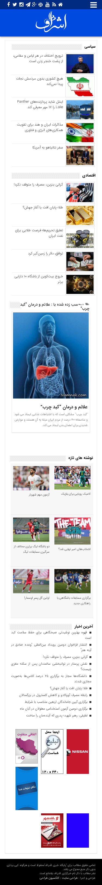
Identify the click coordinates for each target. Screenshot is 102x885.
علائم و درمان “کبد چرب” (64, 407)
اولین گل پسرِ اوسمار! (37, 598)
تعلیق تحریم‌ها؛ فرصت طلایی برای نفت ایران (39, 233)
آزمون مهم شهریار (39, 494)
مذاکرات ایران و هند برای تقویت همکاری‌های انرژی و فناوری (40, 127)
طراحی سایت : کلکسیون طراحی (59, 878)
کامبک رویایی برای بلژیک (76, 494)
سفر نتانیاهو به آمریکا (47, 147)
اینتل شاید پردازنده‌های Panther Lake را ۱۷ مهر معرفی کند (40, 104)
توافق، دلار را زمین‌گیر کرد (45, 253)
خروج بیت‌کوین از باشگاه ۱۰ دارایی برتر (38, 279)
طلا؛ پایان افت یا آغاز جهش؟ (43, 207)
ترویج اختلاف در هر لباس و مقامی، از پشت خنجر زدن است (38, 58)
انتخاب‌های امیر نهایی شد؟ (74, 549)
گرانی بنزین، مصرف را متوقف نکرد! (38, 184)
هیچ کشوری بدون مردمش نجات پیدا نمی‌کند (39, 81)
